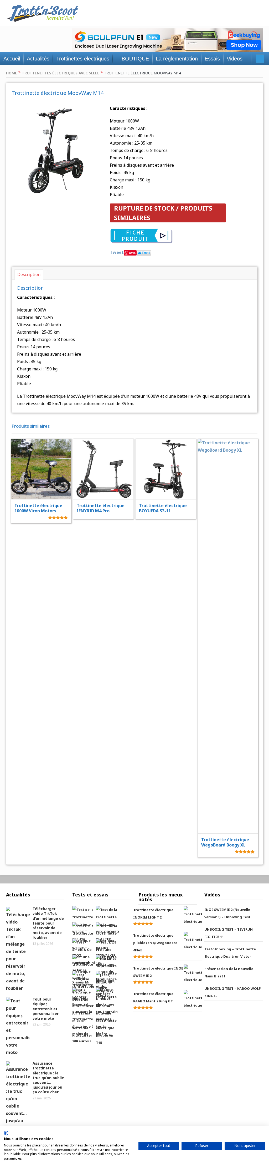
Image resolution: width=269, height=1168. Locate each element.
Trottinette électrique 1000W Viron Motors (38, 508)
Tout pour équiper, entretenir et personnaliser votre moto (46, 1009)
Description (28, 274)
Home (11, 72)
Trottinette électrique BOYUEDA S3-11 (163, 508)
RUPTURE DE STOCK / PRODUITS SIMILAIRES (163, 213)
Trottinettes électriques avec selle (60, 72)
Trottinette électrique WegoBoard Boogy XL (225, 842)
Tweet (117, 252)
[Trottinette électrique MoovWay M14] (57, 149)
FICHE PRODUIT (45, 455)
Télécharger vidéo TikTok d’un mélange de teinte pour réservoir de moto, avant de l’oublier (48, 923)
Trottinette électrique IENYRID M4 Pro (101, 508)
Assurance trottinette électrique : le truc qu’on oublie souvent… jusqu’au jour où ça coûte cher (48, 1077)
